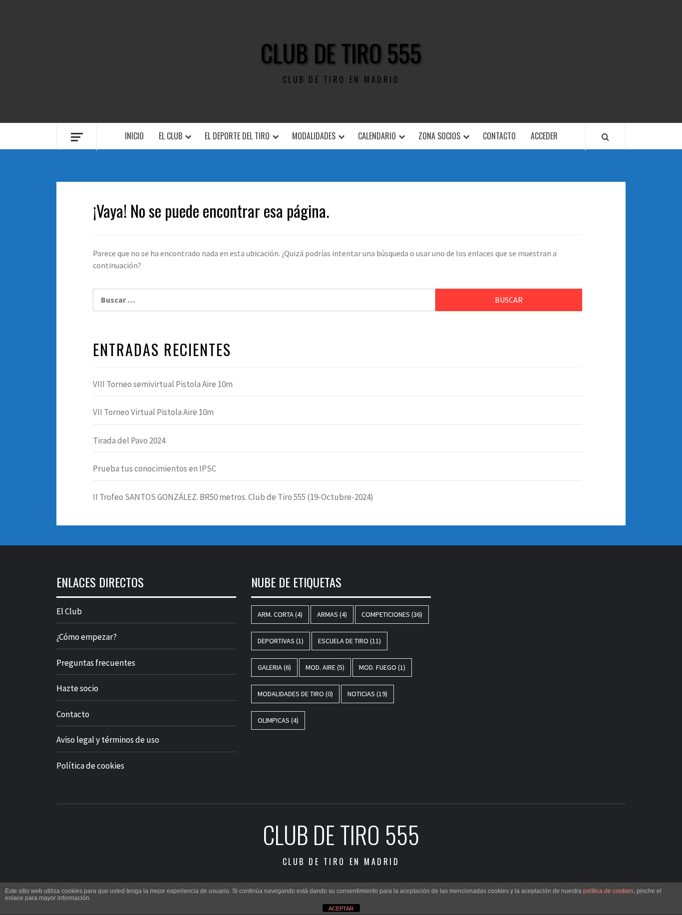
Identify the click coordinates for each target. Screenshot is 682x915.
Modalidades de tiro (295, 693)
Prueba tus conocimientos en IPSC (154, 468)
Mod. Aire (325, 667)
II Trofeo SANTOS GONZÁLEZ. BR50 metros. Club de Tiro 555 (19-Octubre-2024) (233, 496)
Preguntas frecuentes (95, 662)
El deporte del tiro (237, 136)
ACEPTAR (341, 909)
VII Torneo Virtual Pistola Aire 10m (153, 412)
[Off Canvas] (76, 137)
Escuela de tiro (349, 640)
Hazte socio (77, 688)
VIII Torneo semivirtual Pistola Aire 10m (163, 384)
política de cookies (608, 891)
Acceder (544, 136)
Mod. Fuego (382, 667)
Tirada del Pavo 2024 (129, 440)
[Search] (605, 137)
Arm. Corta (280, 614)
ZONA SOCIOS (439, 136)
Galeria (274, 667)
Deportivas (281, 640)
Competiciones (391, 614)
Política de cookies (90, 765)
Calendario (377, 136)
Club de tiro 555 (341, 52)
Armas (332, 614)
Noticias (367, 693)
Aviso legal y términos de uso (107, 739)
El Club (170, 136)
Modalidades (314, 136)
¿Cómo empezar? (86, 636)
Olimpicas (278, 720)
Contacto (499, 136)
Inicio (134, 136)
